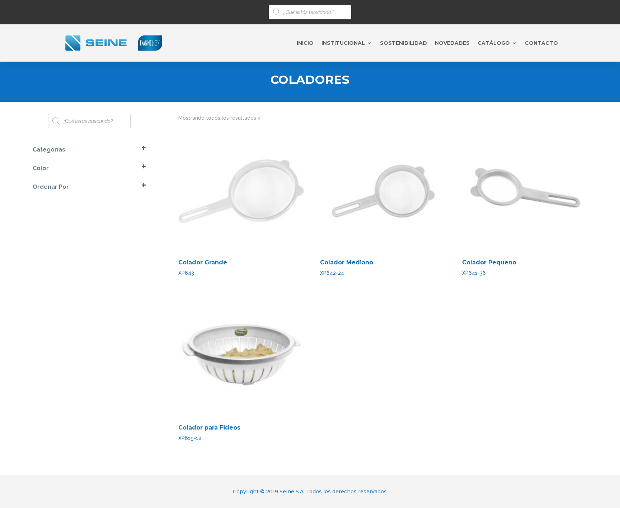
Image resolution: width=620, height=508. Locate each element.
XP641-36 (489, 267)
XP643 (202, 267)
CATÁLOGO (494, 43)
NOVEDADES (452, 43)
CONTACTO (541, 43)
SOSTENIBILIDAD (403, 43)
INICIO (305, 43)
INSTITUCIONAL (343, 43)
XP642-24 (346, 267)
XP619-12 (209, 432)
